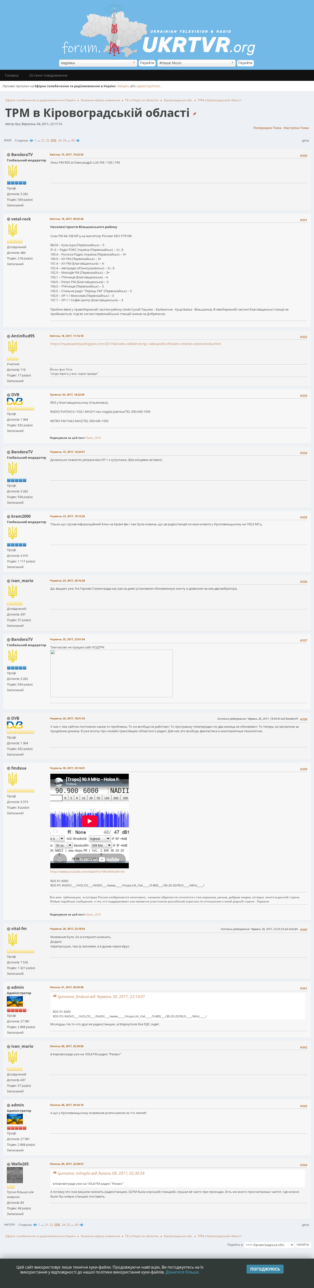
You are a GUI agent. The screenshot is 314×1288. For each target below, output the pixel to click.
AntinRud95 (23, 336)
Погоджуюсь (265, 1269)
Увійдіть (123, 86)
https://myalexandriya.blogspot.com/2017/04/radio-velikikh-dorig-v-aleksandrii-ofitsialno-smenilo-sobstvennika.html (135, 344)
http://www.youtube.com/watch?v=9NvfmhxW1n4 (87, 871)
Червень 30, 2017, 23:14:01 (67, 768)
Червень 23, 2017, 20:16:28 (67, 580)
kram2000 (21, 516)
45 (73, 140)
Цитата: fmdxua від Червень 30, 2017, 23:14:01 (101, 996)
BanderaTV (22, 154)
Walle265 (20, 1164)
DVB (15, 394)
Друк (305, 141)
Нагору (9, 1224)
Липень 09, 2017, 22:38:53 (66, 1164)
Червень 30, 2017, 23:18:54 (67, 928)
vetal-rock (21, 219)
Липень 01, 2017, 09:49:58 (66, 987)
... (39, 140)
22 (47, 140)
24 (60, 140)
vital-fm (19, 928)
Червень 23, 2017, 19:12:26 (67, 516)
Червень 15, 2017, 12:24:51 (67, 452)
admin (17, 987)
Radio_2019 (93, 438)
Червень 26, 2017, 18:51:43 (67, 718)
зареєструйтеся (148, 86)
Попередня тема (267, 128)
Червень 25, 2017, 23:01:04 (67, 639)
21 (43, 140)
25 (64, 140)
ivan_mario (22, 580)
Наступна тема (296, 128)
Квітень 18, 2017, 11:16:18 (66, 336)
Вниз (7, 140)
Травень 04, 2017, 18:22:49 (67, 394)
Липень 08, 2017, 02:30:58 (66, 1046)
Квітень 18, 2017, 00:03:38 (66, 219)
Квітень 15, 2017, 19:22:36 (66, 154)
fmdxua (18, 768)
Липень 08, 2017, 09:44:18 (66, 1105)
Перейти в (235, 1245)
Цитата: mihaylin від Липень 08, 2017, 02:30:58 (101, 1173)
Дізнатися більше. (183, 1272)
